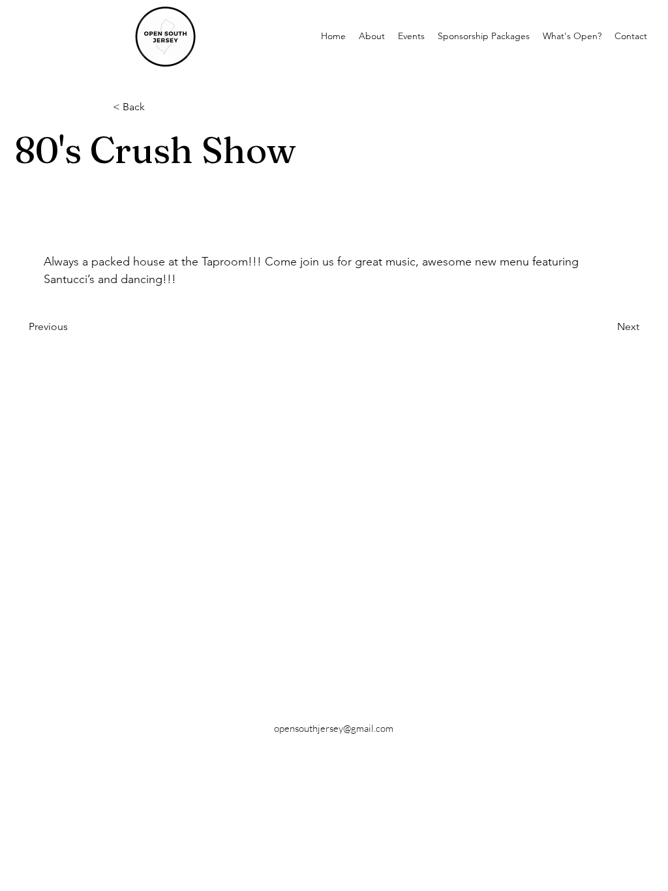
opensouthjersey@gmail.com (333, 728)
